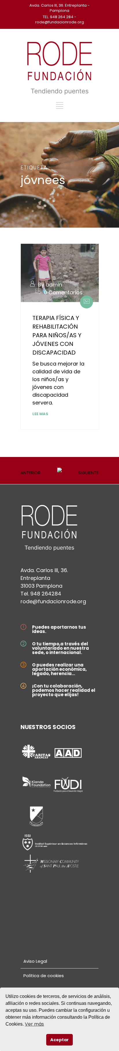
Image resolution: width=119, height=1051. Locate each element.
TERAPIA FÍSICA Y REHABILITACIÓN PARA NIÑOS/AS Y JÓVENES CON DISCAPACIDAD (56, 335)
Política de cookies (43, 976)
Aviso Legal (35, 961)
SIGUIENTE (88, 473)
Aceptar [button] (59, 1040)
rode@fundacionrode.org (53, 601)
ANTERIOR (30, 473)
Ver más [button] (34, 1024)
